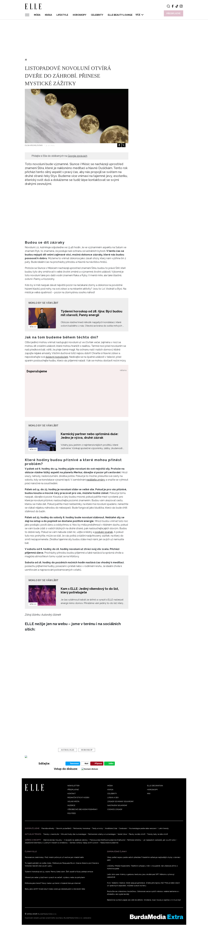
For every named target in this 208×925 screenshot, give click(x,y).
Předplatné (73, 790)
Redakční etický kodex (78, 797)
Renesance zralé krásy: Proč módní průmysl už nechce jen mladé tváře (54, 857)
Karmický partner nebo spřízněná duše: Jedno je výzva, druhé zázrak (89, 435)
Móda (37, 15)
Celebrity (97, 15)
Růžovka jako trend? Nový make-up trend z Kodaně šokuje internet (53, 883)
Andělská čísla (111, 828)
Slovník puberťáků (63, 828)
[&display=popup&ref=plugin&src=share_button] (119, 145)
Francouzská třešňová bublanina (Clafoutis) (107, 840)
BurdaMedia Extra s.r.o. (47, 914)
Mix (148, 793)
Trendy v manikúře (51, 834)
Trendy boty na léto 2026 (157, 834)
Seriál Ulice (122, 834)
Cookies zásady (114, 809)
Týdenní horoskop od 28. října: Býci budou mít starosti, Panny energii (91, 313)
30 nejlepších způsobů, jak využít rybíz (159, 840)
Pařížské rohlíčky (134, 840)
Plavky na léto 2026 (137, 834)
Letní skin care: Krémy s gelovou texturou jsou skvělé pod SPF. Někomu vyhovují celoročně (140, 875)
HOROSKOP (86, 750)
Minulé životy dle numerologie (73, 834)
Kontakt (71, 793)
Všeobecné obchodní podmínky (82, 809)
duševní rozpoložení (57, 356)
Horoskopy (79, 15)
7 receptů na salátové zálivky (76, 840)
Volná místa (73, 801)
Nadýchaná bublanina (109, 843)
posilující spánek (104, 532)
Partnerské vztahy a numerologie (102, 834)
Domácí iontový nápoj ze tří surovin (84, 843)
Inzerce (71, 805)
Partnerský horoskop (81, 828)
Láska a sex (113, 797)
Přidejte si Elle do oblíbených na (59, 155)
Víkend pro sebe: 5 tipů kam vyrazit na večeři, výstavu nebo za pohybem (55, 877)
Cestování (123, 828)
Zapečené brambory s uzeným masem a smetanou (46, 843)
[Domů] (34, 787)
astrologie (67, 750)
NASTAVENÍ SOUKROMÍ (117, 805)
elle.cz (33, 327)
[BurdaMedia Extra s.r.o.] (156, 917)
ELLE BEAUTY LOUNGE (120, 15)
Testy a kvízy (97, 828)
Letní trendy (164, 828)
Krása (48, 15)
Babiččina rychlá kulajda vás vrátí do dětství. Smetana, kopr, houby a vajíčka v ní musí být (144, 900)
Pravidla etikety (47, 828)
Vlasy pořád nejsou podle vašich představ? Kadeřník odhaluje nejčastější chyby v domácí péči (143, 858)
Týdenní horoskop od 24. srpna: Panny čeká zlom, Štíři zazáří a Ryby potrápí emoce (59, 872)
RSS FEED (71, 813)
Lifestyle (62, 15)
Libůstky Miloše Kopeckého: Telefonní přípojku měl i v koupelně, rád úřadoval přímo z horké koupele (142, 867)
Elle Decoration (155, 786)
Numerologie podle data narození (143, 828)
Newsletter (73, 786)
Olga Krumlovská (34, 145)
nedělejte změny (95, 479)
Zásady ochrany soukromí (120, 801)
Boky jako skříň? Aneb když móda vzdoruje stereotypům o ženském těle (55, 889)
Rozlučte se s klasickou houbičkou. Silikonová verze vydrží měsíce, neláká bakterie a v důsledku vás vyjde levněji (143, 892)
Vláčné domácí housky (52, 840)
